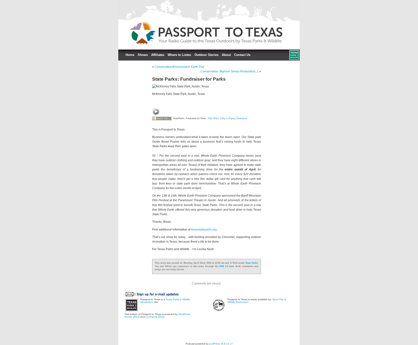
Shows (143, 55)
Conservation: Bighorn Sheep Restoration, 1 (230, 71)
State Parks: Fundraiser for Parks (189, 79)
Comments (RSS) (154, 316)
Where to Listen (179, 55)
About (226, 55)
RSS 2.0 (223, 266)
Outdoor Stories (206, 55)
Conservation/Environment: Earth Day (179, 67)
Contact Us (242, 55)
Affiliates (157, 55)
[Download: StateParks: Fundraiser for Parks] (162, 118)
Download (242, 118)
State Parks (252, 263)
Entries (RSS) (132, 316)
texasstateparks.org (204, 229)
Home (130, 55)
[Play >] (156, 111)
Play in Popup (228, 118)
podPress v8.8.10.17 (221, 343)
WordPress (184, 314)
